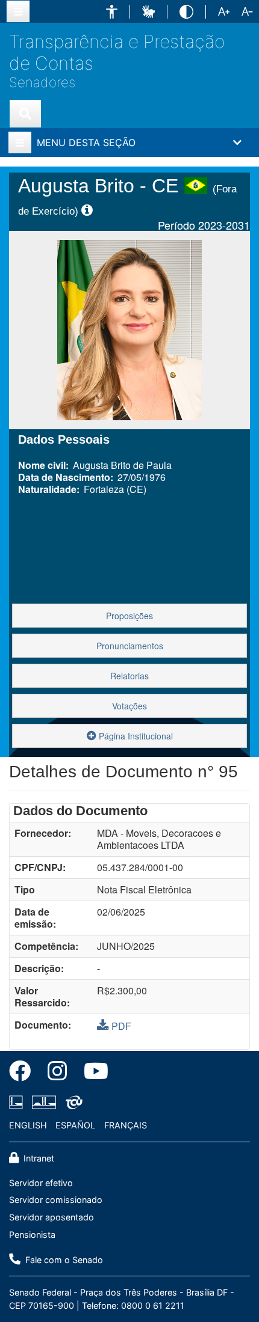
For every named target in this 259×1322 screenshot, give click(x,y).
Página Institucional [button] (134, 736)
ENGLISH (28, 1125)
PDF (121, 1026)
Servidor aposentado (51, 1217)
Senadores (42, 82)
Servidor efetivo (41, 1183)
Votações (129, 706)
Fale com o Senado (63, 1260)
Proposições (129, 616)
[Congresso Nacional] (44, 1102)
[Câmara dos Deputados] (18, 1102)
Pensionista (32, 1234)
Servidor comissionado (55, 1200)
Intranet (37, 1158)
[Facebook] (24, 1073)
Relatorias (129, 676)
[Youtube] (91, 1073)
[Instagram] (57, 1073)
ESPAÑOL (75, 1125)
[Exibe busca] (25, 113)
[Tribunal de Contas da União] (72, 1102)
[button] (111, 12)
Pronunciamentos (129, 646)
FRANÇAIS (125, 1125)
